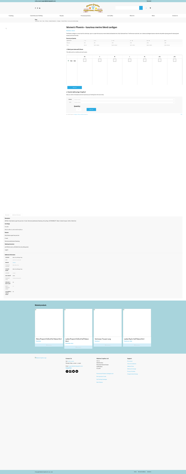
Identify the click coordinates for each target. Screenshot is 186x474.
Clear (181, 114)
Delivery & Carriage (131, 368)
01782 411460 (38, 1)
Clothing (78, 114)
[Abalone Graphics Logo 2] (93, 8)
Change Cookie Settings (132, 374)
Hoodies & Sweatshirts (84, 114)
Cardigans (75, 114)
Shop (36, 19)
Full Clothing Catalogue (101, 379)
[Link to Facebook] (35, 8)
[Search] (141, 8)
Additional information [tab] (16, 214)
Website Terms (130, 366)
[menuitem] (11, 16)
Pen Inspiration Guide (101, 376)
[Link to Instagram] (37, 8)
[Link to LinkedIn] (40, 8)
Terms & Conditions (131, 363)
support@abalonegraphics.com (49, 1)
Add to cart (75, 87)
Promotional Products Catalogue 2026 (104, 373)
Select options (49, 345)
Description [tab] (7, 214)
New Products (99, 382)
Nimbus (14, 262)
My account (149, 1)
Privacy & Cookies (131, 371)
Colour (70, 99)
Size (70, 102)
